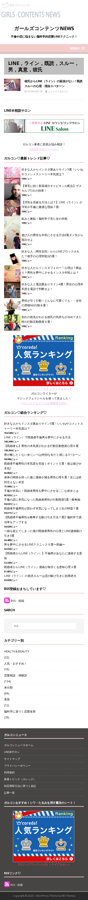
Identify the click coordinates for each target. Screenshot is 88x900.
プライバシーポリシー (17, 765)
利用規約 (9, 772)
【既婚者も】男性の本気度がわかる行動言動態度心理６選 (41, 446)
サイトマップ (12, 759)
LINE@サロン (12, 752)
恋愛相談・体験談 (15, 675)
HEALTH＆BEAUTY (16, 651)
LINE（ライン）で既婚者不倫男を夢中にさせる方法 (37, 437)
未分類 (8, 687)
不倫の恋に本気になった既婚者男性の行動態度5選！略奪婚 (42, 499)
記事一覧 (9, 792)
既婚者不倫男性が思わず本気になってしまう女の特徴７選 (41, 508)
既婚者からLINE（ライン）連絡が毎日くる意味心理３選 (40, 567)
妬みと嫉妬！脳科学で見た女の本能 (44, 218)
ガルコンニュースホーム (18, 745)
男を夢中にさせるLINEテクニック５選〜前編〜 (34, 544)
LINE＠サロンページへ (44, 149)
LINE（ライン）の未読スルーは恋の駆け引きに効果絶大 (40, 576)
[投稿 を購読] (7, 601)
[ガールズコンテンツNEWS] (30, 18)
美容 (7, 699)
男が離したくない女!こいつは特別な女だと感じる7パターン (42, 455)
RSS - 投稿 (17, 601)
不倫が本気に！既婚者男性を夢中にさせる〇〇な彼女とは (41, 491)
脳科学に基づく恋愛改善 (20, 711)
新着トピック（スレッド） (20, 779)
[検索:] (44, 626)
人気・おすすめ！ (15, 663)
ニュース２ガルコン (58, 91)
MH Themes (68, 896)
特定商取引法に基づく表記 (20, 786)
